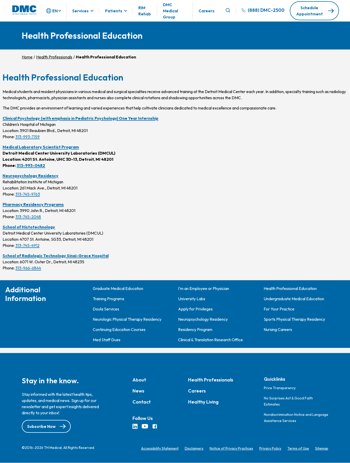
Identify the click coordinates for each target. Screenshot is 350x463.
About (139, 380)
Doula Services (106, 308)
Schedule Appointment (309, 10)
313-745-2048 (28, 216)
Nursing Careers (278, 329)
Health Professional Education (290, 288)
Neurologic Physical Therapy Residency (127, 319)
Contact (141, 402)
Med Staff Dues (106, 339)
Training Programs (108, 298)
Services (80, 10)
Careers (206, 10)
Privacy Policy (270, 448)
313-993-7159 (27, 136)
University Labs (191, 298)
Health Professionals (54, 56)
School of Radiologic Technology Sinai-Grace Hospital (56, 255)
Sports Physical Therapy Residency (294, 319)
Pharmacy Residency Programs (33, 204)
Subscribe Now (41, 426)
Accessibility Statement (160, 448)
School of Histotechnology (29, 226)
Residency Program (195, 329)
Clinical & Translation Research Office (210, 339)
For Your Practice (279, 308)
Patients (113, 10)
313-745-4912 (27, 245)
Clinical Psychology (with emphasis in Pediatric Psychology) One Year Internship (80, 118)
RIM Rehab (144, 10)
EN (55, 10)
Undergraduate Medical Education (294, 298)
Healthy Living (203, 402)
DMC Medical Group (170, 10)
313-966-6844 (28, 267)
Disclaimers (194, 448)
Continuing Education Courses (119, 329)
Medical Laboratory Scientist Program (41, 146)
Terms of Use (298, 448)
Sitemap (321, 448)
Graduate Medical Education (118, 288)
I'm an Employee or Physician (203, 288)
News (138, 391)
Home (27, 56)
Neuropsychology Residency (30, 175)
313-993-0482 (31, 165)
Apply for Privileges (195, 308)
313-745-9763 (27, 194)
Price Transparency (280, 388)
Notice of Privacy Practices (231, 448)
